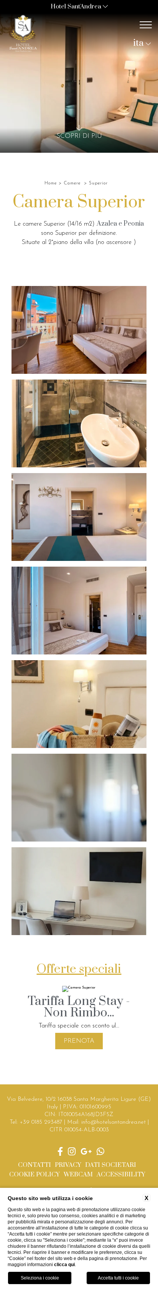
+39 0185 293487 (41, 1122)
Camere (72, 183)
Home (50, 183)
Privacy (68, 1165)
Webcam (78, 1174)
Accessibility (121, 1174)
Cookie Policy (34, 1174)
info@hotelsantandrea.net (113, 1122)
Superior (98, 183)
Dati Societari (110, 1165)
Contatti (34, 1165)
